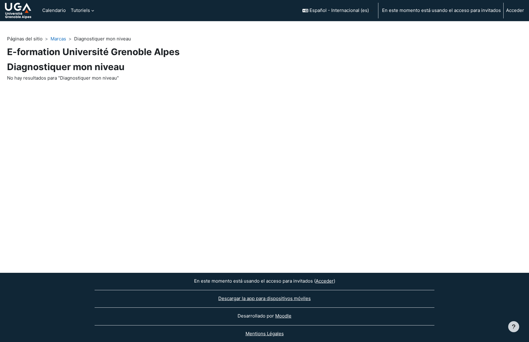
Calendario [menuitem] (54, 10)
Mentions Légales (265, 333)
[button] (337, 10)
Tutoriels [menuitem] (80, 10)
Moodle (283, 316)
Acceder (515, 10)
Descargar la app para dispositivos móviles (264, 298)
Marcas (58, 39)
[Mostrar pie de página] (513, 326)
